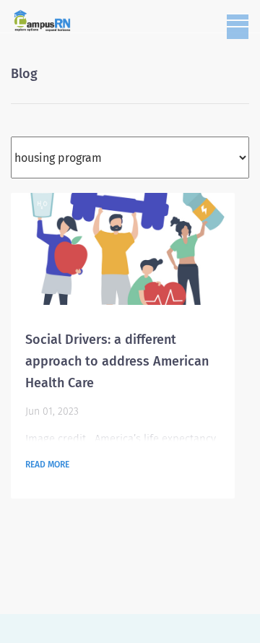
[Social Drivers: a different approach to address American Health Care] (123, 249)
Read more (47, 464)
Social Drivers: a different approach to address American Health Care (117, 361)
